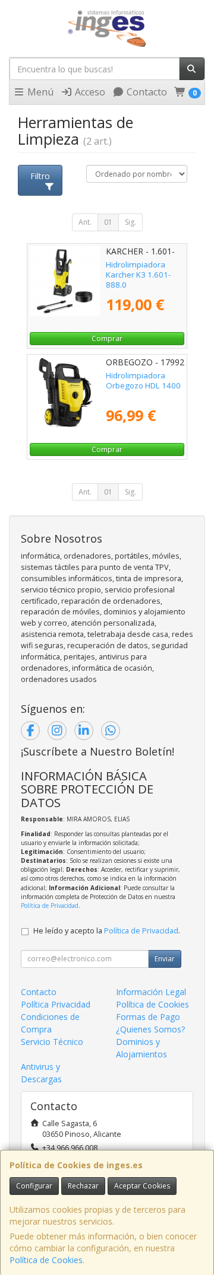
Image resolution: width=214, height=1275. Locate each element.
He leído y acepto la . (106, 931)
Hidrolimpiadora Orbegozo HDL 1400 (143, 380)
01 (108, 222)
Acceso (89, 91)
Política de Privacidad (49, 905)
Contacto (145, 91)
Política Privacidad (55, 1004)
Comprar (107, 338)
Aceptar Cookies (142, 1186)
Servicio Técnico (52, 1041)
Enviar (165, 959)
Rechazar (83, 1186)
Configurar (34, 1186)
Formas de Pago (148, 1016)
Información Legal (151, 991)
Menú (39, 91)
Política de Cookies (46, 1260)
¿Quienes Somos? (150, 1029)
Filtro (40, 175)
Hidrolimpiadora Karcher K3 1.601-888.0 (138, 275)
